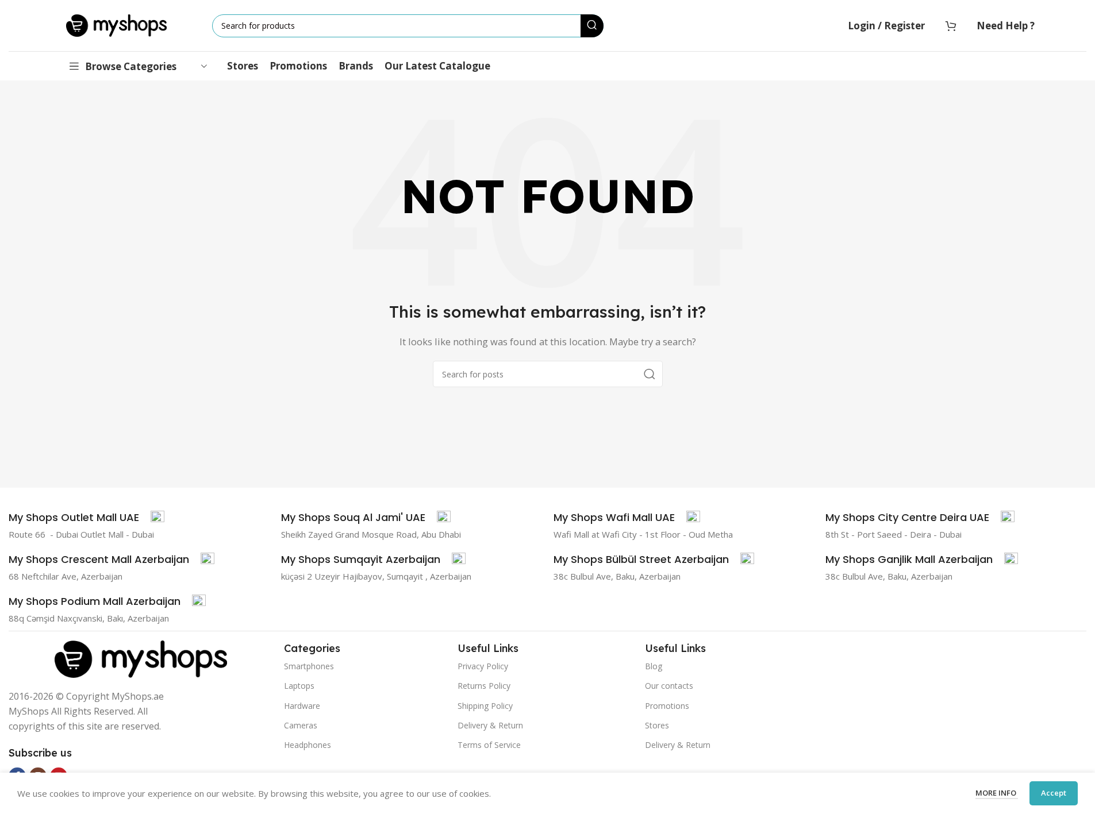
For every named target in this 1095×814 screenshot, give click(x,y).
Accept (1053, 793)
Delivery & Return (490, 725)
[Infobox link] (86, 517)
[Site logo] (116, 24)
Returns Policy (484, 685)
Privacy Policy (483, 666)
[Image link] (141, 657)
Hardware (302, 705)
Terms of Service (489, 744)
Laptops (299, 685)
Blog (653, 666)
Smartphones (309, 666)
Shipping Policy (485, 705)
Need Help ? (1006, 25)
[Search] (592, 25)
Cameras (300, 725)
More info (996, 793)
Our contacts (669, 685)
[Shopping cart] (950, 25)
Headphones (307, 744)
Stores (657, 725)
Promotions (667, 705)
